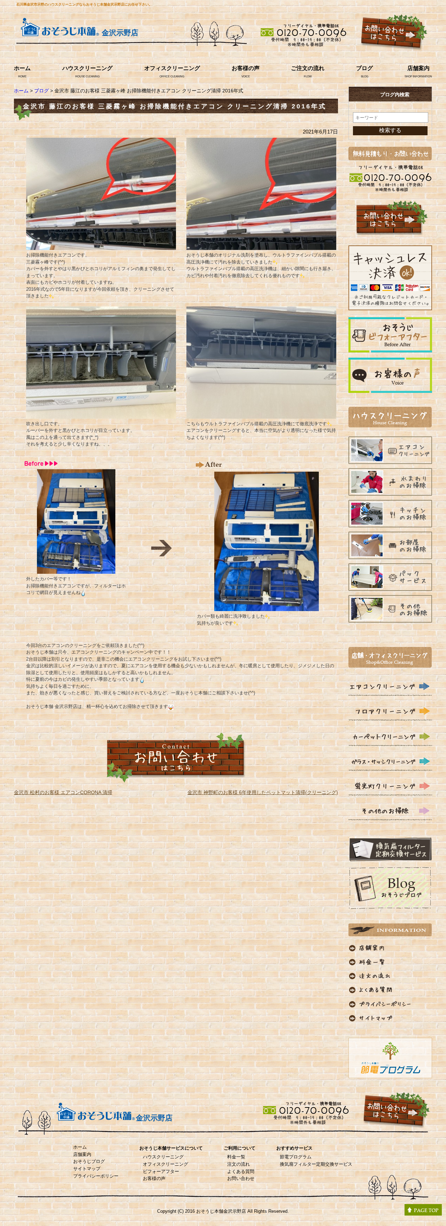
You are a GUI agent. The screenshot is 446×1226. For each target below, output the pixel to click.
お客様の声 (246, 68)
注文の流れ (238, 1164)
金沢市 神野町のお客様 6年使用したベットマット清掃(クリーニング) (262, 792)
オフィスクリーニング (172, 68)
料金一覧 (236, 1156)
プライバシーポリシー (95, 1176)
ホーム (22, 68)
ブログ (364, 68)
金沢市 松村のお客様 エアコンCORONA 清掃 (63, 792)
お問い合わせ (240, 1178)
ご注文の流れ (307, 68)
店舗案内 (418, 68)
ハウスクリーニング (87, 68)
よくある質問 (240, 1171)
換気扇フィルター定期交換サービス (316, 1164)
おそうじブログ (89, 1161)
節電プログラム (296, 1156)
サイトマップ (86, 1168)
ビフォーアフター (161, 1171)
